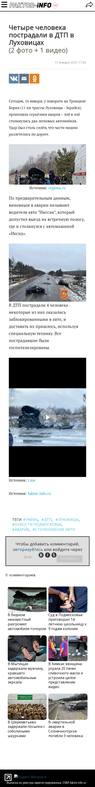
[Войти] (89, 5)
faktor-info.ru (39, 493)
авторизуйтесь (28, 549)
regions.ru (57, 187)
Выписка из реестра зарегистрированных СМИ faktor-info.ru (46, 782)
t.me (32, 480)
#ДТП (46, 519)
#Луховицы (67, 519)
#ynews (30, 519)
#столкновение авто (53, 529)
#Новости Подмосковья (36, 524)
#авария (20, 529)
